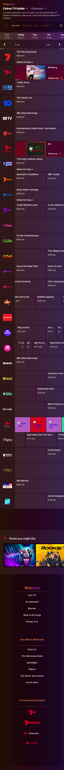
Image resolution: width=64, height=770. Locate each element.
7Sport (32, 669)
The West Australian (32, 675)
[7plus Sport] (32, 744)
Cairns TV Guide (14, 8)
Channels (37, 8)
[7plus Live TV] (32, 734)
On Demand (32, 601)
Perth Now (32, 682)
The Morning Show (32, 656)
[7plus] (32, 713)
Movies (32, 608)
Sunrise (32, 649)
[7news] (32, 724)
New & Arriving (32, 615)
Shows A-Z (32, 621)
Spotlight (32, 662)
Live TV (32, 595)
